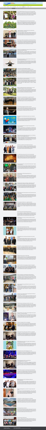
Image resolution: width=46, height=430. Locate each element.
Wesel (30, 6)
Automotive (22, 8)
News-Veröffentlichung (23, 428)
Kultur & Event (13, 8)
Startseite (5, 6)
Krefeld (10, 6)
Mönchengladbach (14, 6)
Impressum (26, 428)
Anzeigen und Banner (18, 428)
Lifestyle (19, 8)
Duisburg (28, 6)
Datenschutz (29, 428)
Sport (16, 8)
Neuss (17, 6)
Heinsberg (8, 6)
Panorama (5, 8)
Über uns (14, 428)
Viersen (23, 6)
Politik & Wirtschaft (9, 8)
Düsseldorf (20, 6)
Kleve (25, 6)
